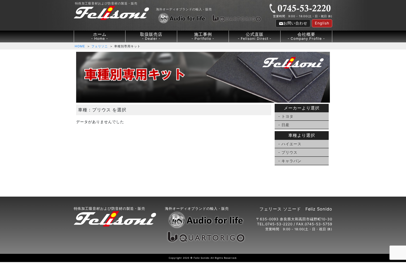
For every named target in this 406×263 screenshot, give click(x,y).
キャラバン (291, 160)
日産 (285, 124)
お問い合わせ (295, 23)
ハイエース (291, 144)
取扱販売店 (151, 36)
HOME (80, 46)
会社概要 (306, 36)
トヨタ (287, 116)
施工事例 (203, 36)
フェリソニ (99, 46)
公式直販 (254, 36)
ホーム (99, 36)
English (322, 23)
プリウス (289, 152)
